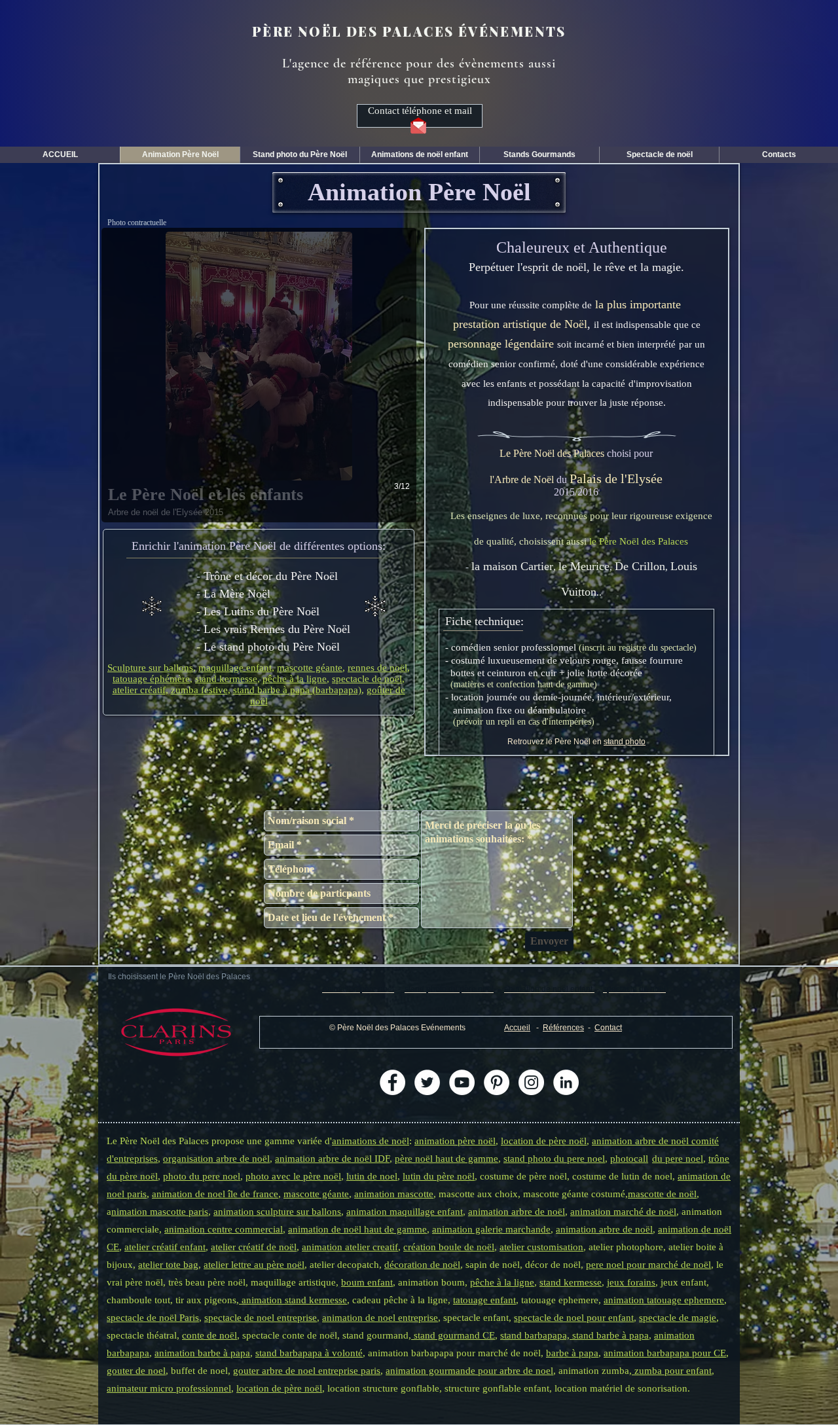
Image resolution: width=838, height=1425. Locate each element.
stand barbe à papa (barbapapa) (297, 690)
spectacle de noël (367, 679)
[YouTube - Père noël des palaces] (462, 1082)
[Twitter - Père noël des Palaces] (427, 1082)
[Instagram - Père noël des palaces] (531, 1082)
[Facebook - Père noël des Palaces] (392, 1082)
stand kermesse (226, 679)
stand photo (625, 741)
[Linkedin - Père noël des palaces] (566, 1082)
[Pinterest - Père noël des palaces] (496, 1082)
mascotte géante (309, 667)
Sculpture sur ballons (150, 667)
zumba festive (199, 690)
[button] (176, 1032)
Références (563, 1027)
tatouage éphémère (151, 679)
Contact (608, 1027)
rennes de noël (377, 667)
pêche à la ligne (295, 679)
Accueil (517, 1027)
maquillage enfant (235, 667)
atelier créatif (139, 690)
